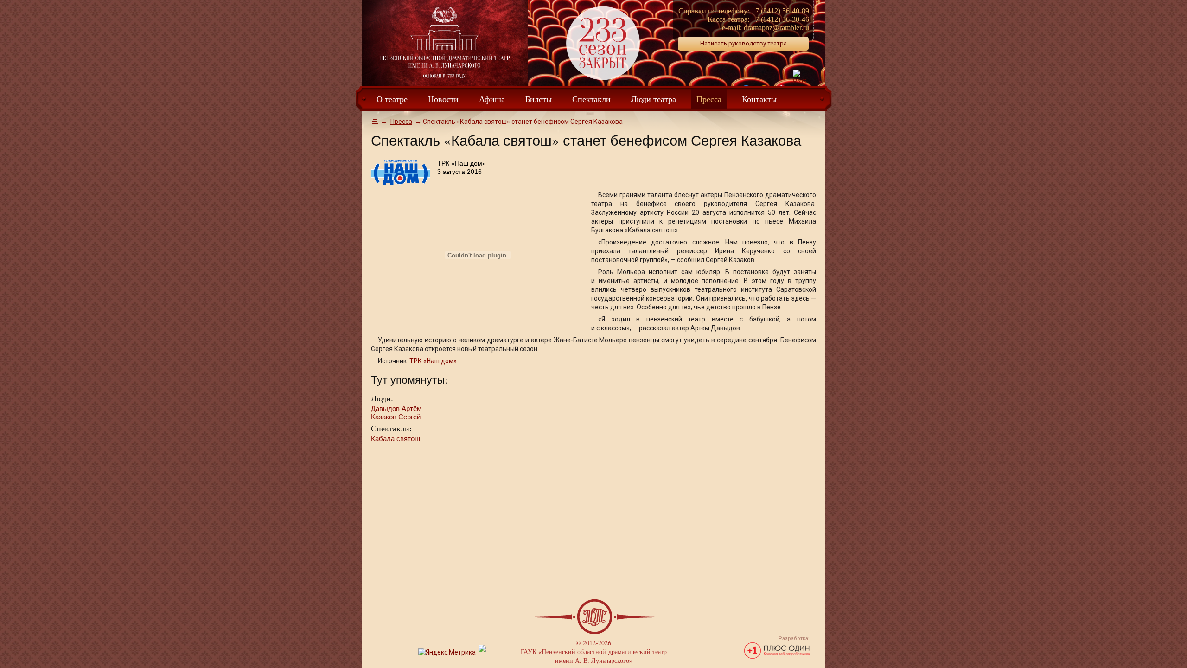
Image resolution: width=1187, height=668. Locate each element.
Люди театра (653, 98)
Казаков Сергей (396, 417)
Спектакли (591, 98)
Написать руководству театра (743, 43)
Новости (443, 98)
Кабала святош (395, 439)
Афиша (492, 98)
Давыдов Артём (396, 408)
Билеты (538, 98)
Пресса (708, 98)
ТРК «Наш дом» (433, 361)
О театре (392, 98)
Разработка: (794, 639)
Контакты (759, 98)
